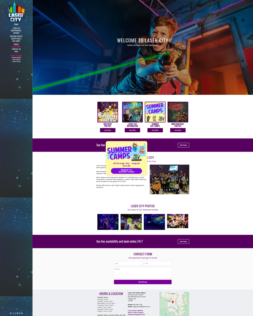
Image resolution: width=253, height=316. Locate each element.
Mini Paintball (16, 30)
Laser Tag (16, 28)
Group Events (16, 38)
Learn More (107, 130)
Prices (16, 44)
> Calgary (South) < (16, 61)
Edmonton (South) (16, 57)
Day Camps (16, 41)
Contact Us (16, 49)
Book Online (16, 46)
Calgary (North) (16, 59)
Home (16, 24)
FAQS (16, 51)
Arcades (16, 33)
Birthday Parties (16, 36)
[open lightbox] (108, 222)
